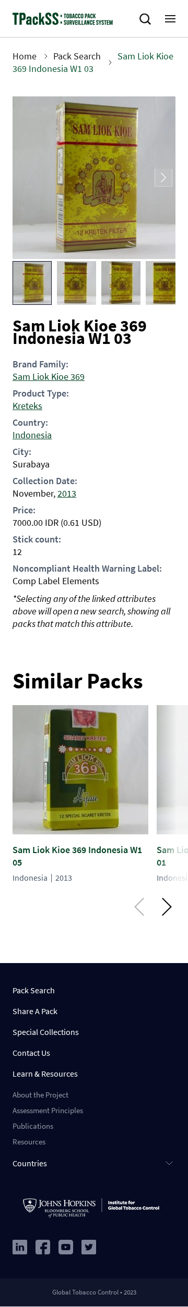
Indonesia (32, 435)
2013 (66, 493)
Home (25, 56)
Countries (30, 1163)
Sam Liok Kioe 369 (49, 377)
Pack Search (77, 56)
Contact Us (31, 1052)
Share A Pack (35, 1011)
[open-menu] (170, 19)
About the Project (40, 1095)
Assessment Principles (48, 1110)
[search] (147, 19)
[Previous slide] (25, 178)
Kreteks (27, 406)
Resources (29, 1141)
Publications (33, 1126)
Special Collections (46, 1032)
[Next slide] (163, 178)
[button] (32, 283)
